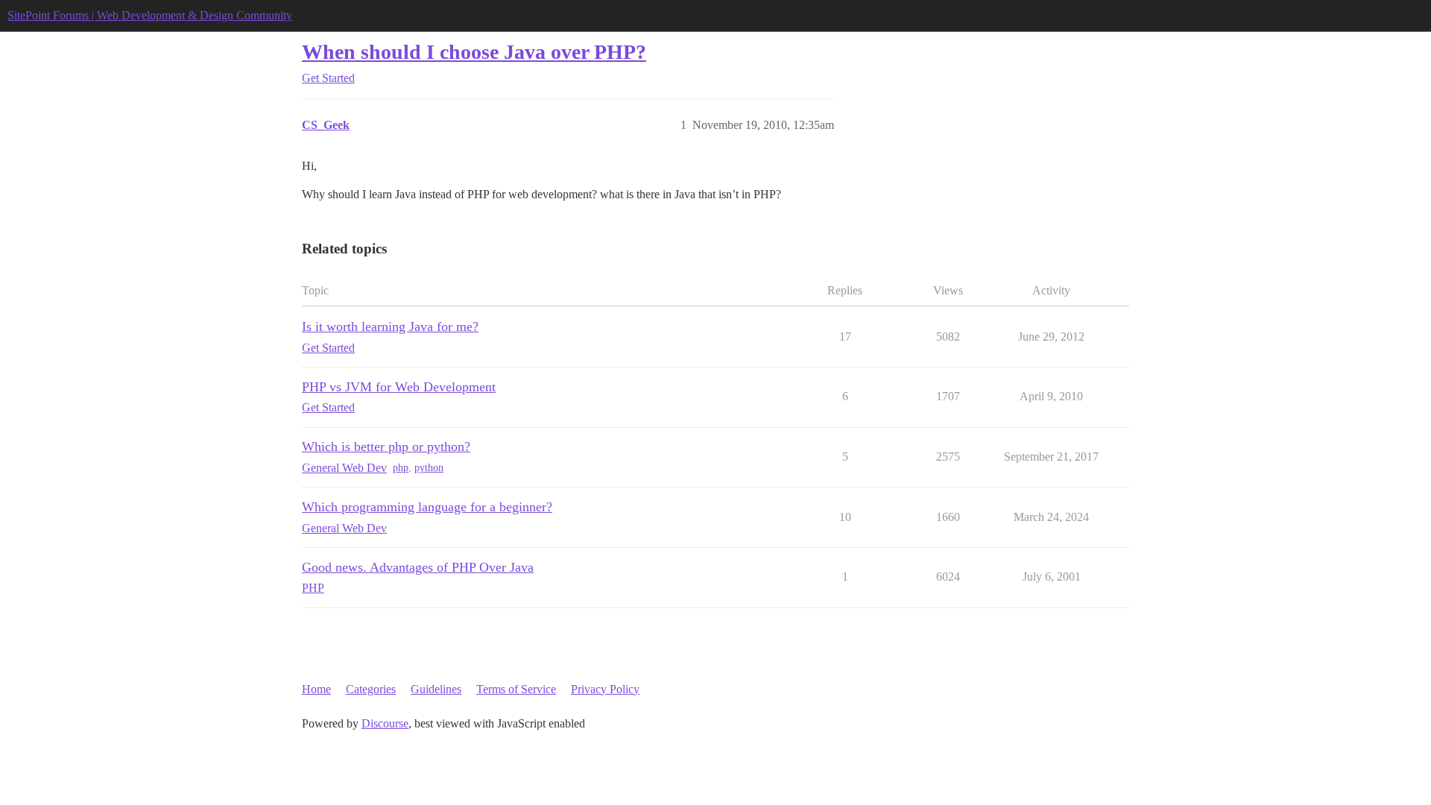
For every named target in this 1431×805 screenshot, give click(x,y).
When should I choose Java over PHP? (474, 51)
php (400, 467)
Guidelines (436, 689)
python (428, 467)
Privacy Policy (605, 689)
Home (316, 689)
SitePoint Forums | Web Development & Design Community (149, 15)
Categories (371, 689)
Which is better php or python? (386, 446)
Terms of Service (516, 689)
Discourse (384, 723)
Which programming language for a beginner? (427, 506)
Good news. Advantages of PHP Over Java (418, 567)
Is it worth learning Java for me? (390, 326)
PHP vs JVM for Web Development (399, 386)
